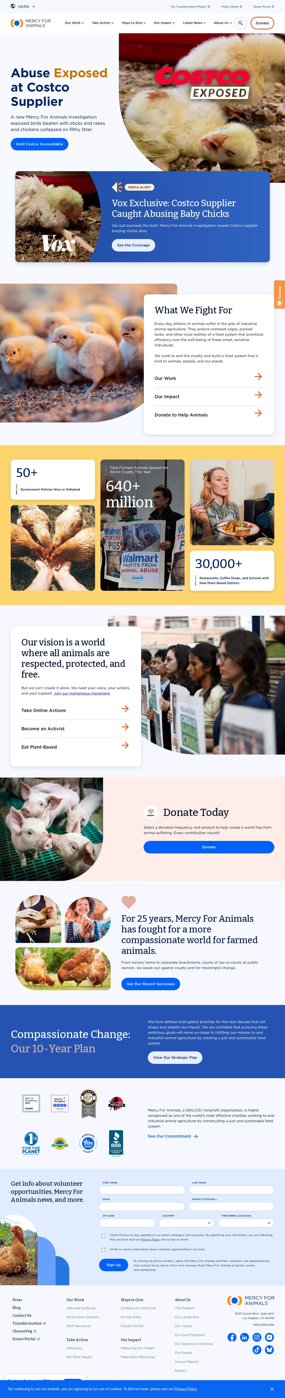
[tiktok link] (257, 1350)
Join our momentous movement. (82, 693)
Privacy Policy (186, 1389)
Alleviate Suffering (81, 1308)
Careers (181, 1370)
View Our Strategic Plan (175, 1057)
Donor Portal (262, 6)
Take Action (101, 23)
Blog (16, 1308)
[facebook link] (232, 1337)
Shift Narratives (79, 1326)
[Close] (272, 1389)
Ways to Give (132, 23)
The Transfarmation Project (188, 6)
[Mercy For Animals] (31, 23)
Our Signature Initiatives (194, 1344)
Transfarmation (27, 1323)
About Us (221, 23)
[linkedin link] (244, 1337)
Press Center (230, 6)
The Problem (184, 1308)
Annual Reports (187, 1361)
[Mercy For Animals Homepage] (250, 1301)
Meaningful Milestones (138, 1357)
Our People (183, 1352)
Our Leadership (187, 1317)
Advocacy (74, 1348)
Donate (262, 23)
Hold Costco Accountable (39, 144)
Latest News (192, 23)
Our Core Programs (190, 1335)
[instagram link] (257, 1337)
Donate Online (132, 1326)
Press (17, 1300)
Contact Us (21, 1315)
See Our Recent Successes (151, 984)
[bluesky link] (269, 1350)
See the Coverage (133, 245)
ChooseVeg (22, 1331)
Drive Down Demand (83, 1317)
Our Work (72, 23)
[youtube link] (269, 1337)
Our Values (183, 1326)
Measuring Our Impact (138, 1348)
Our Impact (162, 23)
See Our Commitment (173, 1136)
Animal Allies (131, 1317)
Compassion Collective (138, 1308)
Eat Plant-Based (79, 1357)
